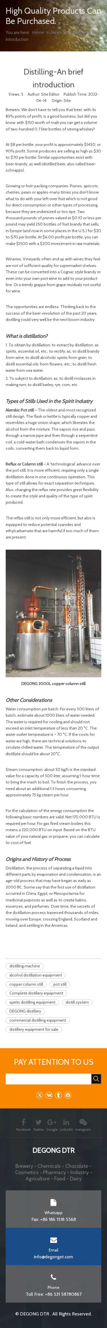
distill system (77, 1002)
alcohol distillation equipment (35, 975)
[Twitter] (39, 1095)
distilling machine (24, 966)
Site (67, 100)
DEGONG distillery (25, 1011)
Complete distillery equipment (36, 993)
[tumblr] (58, 1095)
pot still (59, 984)
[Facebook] (67, 1095)
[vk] (49, 1095)
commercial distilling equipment (37, 1020)
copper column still (26, 984)
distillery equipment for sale (33, 1029)
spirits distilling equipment (32, 1002)
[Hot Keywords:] (96, 1079)
